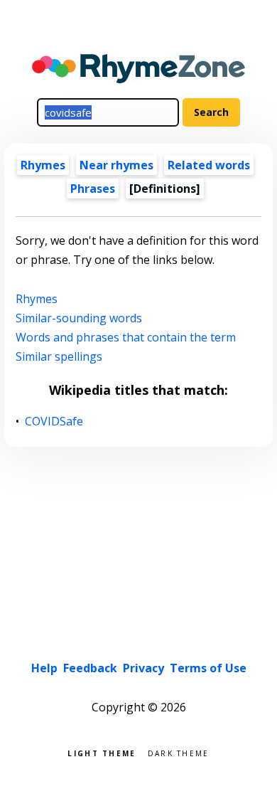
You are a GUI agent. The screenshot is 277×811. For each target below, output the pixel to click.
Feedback (90, 668)
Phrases (92, 188)
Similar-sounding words (79, 318)
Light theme (101, 752)
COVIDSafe (54, 421)
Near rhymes (116, 165)
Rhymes (43, 165)
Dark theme (179, 752)
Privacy (143, 668)
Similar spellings (59, 356)
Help (44, 668)
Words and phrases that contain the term (126, 337)
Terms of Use (208, 668)
